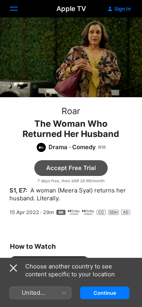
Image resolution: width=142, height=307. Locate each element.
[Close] (13, 268)
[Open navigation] (18, 8)
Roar (71, 111)
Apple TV (71, 9)
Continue (104, 293)
